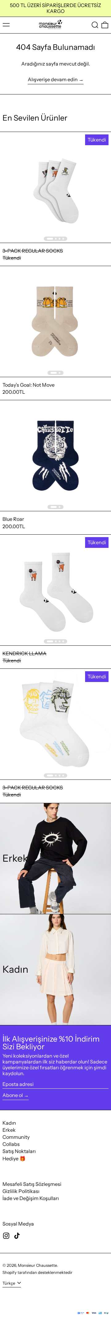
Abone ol (12, 1095)
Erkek (9, 1130)
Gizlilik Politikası (20, 1191)
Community (16, 1137)
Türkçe (9, 1283)
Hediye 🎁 (14, 1158)
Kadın (9, 1123)
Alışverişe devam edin (53, 79)
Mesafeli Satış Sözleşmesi (31, 1184)
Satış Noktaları (19, 1151)
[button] (95, 25)
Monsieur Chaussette (37, 1265)
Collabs (11, 1144)
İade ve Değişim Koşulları (30, 1198)
